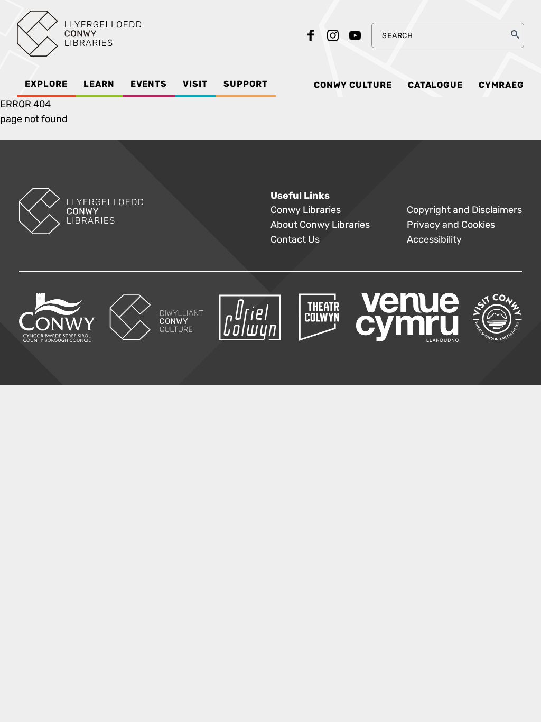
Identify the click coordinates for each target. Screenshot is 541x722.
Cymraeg (501, 85)
